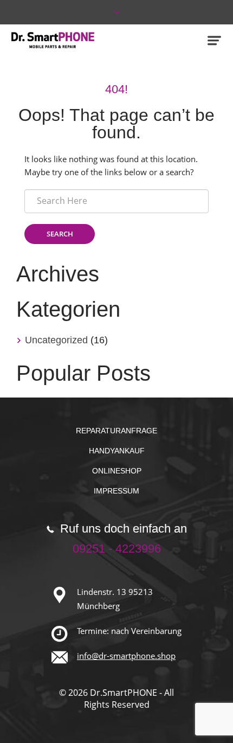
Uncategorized (56, 340)
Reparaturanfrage (116, 430)
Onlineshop (116, 470)
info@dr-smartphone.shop (126, 655)
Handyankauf (117, 450)
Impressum (116, 490)
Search (60, 234)
